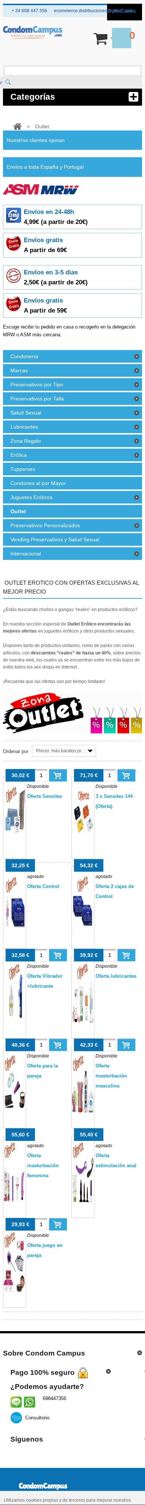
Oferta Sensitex (44, 796)
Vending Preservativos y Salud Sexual (54, 539)
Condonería (24, 356)
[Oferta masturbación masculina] (82, 1087)
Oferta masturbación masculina (111, 1076)
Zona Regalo (25, 441)
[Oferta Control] (14, 908)
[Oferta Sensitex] (14, 817)
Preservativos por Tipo (36, 384)
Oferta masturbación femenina (43, 1165)
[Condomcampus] (32, 32)
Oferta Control (43, 886)
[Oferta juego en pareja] (14, 1266)
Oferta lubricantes (116, 976)
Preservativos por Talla (37, 399)
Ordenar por (15, 751)
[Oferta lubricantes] (82, 997)
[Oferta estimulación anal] (82, 1177)
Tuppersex (22, 469)
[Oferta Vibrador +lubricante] (14, 997)
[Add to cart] (58, 775)
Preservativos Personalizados (45, 525)
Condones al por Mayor (38, 483)
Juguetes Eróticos (31, 497)
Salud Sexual (25, 413)
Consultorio (37, 1417)
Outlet (18, 511)
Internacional (25, 554)
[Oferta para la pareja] (14, 1087)
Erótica (18, 455)
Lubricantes (24, 427)
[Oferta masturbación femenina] (14, 1177)
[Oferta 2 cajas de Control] (82, 908)
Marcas (19, 370)
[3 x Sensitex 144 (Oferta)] (82, 817)
